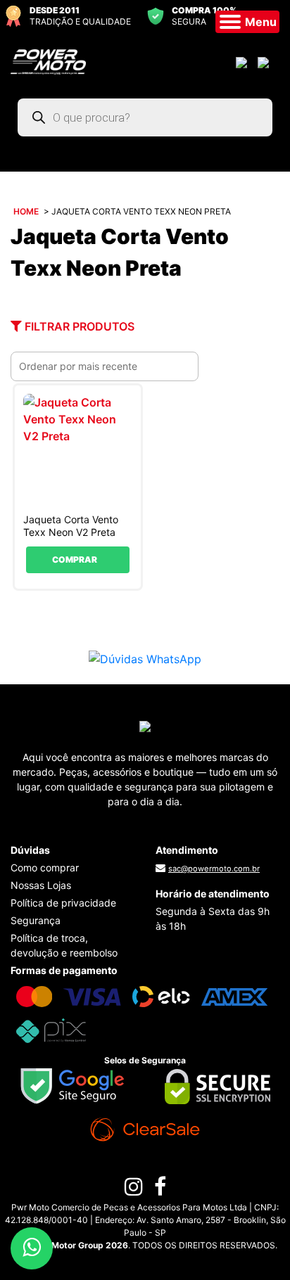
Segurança (36, 920)
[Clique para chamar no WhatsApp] (145, 658)
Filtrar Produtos (78, 326)
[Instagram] (134, 1190)
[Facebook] (160, 1190)
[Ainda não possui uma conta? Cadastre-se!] (265, 61)
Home (26, 211)
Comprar (74, 559)
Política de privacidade (63, 903)
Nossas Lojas (41, 885)
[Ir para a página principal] (48, 60)
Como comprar (45, 867)
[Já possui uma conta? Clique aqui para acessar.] (243, 61)
